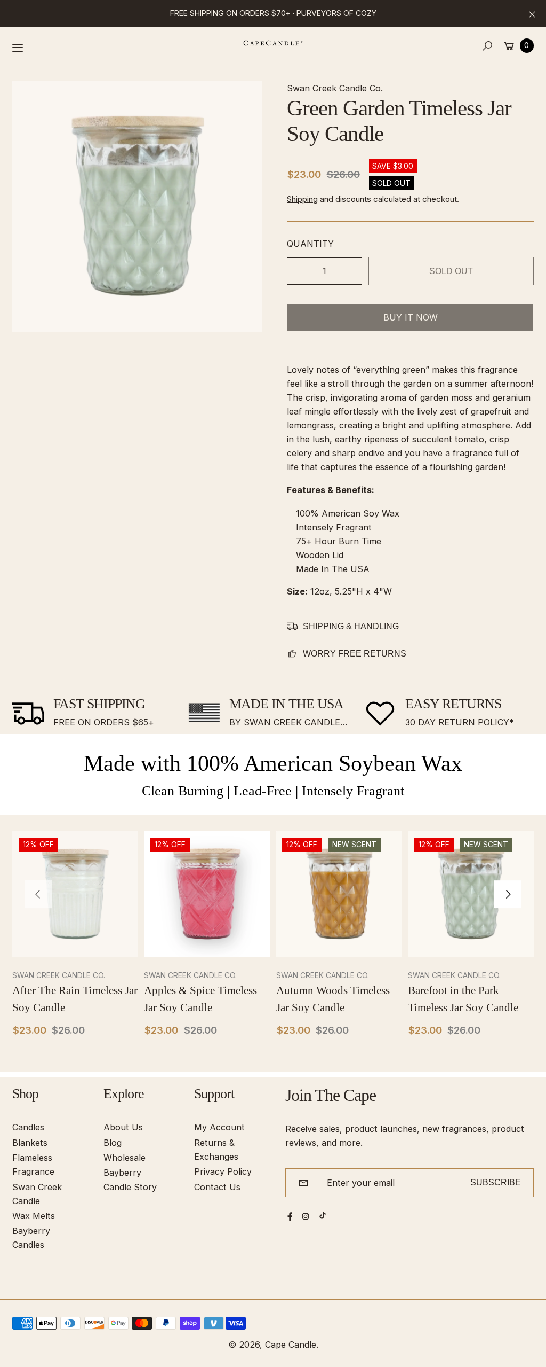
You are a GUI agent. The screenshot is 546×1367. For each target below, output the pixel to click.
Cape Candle (290, 1344)
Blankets (29, 1142)
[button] (487, 45)
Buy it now (410, 317)
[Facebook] (290, 1216)
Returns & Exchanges (216, 1149)
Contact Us (217, 1187)
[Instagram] (305, 1216)
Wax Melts (33, 1215)
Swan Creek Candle (37, 1194)
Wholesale (124, 1157)
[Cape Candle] (273, 43)
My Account (219, 1127)
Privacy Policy (223, 1171)
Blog (112, 1142)
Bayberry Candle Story (130, 1179)
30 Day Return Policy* (459, 722)
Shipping (302, 199)
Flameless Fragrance (33, 1164)
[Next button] (507, 894)
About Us (123, 1127)
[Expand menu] (17, 47)
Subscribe (495, 1182)
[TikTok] (322, 1215)
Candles (28, 1127)
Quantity (310, 243)
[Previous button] (38, 894)
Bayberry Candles (31, 1237)
